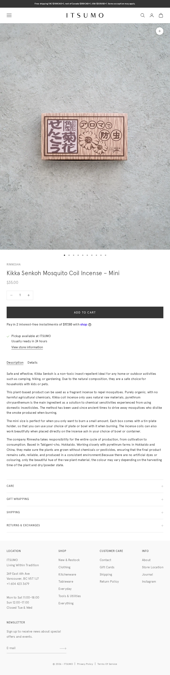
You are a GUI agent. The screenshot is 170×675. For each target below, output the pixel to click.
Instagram (149, 581)
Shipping (106, 574)
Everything (65, 603)
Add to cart (85, 312)
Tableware (65, 581)
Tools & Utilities (69, 596)
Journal (147, 574)
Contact (105, 560)
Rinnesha (14, 264)
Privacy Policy (85, 664)
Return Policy (109, 581)
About (146, 560)
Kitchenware (67, 574)
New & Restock (69, 560)
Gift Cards (107, 567)
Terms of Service (107, 664)
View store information (27, 347)
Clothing (64, 567)
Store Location (152, 567)
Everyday (65, 588)
